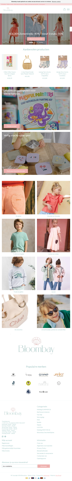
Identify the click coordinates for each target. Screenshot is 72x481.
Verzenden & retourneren (45, 453)
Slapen (39, 425)
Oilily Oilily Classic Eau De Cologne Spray (10, 73)
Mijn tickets (6, 451)
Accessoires (18, 330)
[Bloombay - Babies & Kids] (8, 9)
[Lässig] (28, 383)
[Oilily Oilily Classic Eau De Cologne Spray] (10, 62)
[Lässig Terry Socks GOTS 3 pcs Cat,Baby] (62, 62)
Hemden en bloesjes (53, 216)
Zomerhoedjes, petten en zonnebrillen (53, 330)
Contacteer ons (42, 456)
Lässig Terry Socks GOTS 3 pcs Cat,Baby (62, 73)
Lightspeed (46, 475)
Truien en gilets (18, 292)
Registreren (5, 443)
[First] (13, 375)
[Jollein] (13, 383)
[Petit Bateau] (28, 392)
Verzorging (40, 417)
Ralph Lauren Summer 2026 (36, 39)
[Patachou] (59, 383)
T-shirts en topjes (18, 254)
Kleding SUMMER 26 (44, 409)
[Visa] (44, 478)
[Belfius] (35, 478)
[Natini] (44, 383)
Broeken (18, 216)
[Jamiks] (59, 375)
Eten (38, 420)
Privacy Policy (41, 448)
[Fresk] (28, 375)
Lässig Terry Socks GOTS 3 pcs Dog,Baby (45, 73)
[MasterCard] (41, 478)
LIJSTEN (40, 427)
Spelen (39, 422)
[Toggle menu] (68, 9)
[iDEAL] (27, 478)
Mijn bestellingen (7, 446)
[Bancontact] (29, 478)
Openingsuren (41, 458)
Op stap (39, 414)
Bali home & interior (43, 412)
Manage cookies (56, 1)
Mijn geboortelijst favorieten (11, 448)
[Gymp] (44, 375)
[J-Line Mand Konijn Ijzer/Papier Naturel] (27, 62)
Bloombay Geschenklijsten (45, 432)
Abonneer (43, 466)
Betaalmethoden (42, 451)
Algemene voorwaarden (44, 446)
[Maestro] (32, 478)
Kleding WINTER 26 (43, 430)
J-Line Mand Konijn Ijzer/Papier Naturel (27, 73)
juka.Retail (58, 475)
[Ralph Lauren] (44, 392)
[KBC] (38, 478)
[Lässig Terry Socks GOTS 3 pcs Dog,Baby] (45, 62)
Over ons (40, 443)
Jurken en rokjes (53, 254)
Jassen (53, 292)
